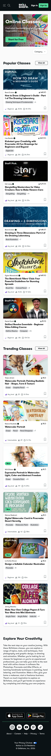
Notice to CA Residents (25, 746)
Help (26, 734)
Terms (42, 734)
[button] (4, 5)
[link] (25, 90)
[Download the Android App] (36, 715)
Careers (17, 734)
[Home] (24, 5)
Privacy (33, 734)
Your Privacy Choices (23, 743)
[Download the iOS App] (15, 715)
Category (38, 52)
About (9, 734)
